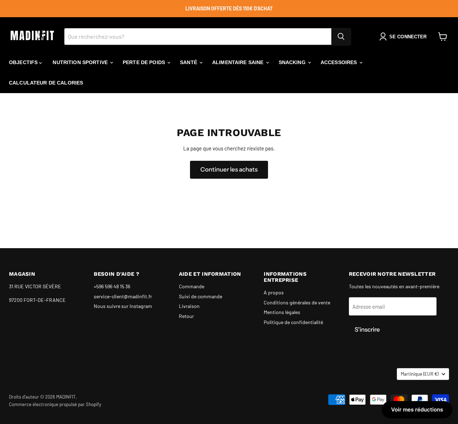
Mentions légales (282, 312)
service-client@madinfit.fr (123, 296)
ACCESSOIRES (340, 62)
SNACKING (293, 62)
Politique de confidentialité (293, 322)
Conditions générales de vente (297, 302)
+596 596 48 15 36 (112, 286)
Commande (191, 286)
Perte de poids (144, 62)
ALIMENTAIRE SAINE (238, 62)
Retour (186, 316)
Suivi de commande (200, 296)
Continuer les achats (229, 169)
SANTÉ (189, 62)
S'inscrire (367, 329)
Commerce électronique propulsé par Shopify (55, 404)
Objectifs (24, 62)
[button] (404, 36)
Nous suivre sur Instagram (123, 306)
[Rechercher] (341, 36)
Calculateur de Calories (46, 83)
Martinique (419, 374)
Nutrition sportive (81, 62)
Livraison (189, 306)
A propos (274, 292)
